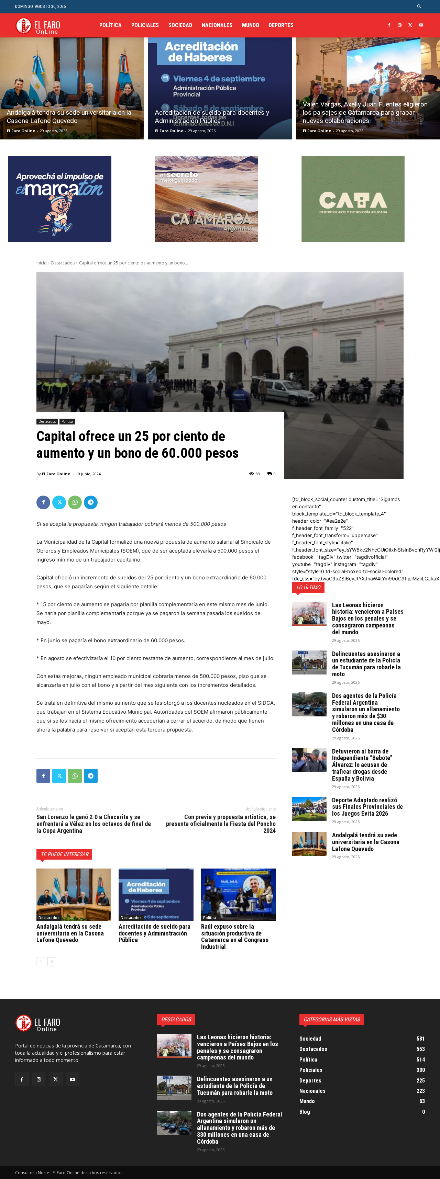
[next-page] (51, 961)
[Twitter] (410, 26)
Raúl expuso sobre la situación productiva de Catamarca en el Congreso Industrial (234, 936)
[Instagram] (400, 26)
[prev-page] (40, 961)
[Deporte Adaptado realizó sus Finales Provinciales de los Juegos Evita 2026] (309, 809)
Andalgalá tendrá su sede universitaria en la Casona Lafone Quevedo (70, 933)
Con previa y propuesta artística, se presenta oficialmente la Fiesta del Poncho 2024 (221, 823)
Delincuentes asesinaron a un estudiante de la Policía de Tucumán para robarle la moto (366, 664)
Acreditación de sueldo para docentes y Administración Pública (154, 933)
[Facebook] (389, 26)
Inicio (41, 263)
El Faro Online (21, 130)
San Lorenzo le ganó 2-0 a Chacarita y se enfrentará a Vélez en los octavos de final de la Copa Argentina (93, 823)
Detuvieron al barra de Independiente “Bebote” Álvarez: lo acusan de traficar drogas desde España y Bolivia (362, 765)
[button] (419, 6)
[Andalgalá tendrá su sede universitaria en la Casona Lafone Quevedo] (72, 88)
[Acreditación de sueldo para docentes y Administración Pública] (220, 88)
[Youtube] (421, 26)
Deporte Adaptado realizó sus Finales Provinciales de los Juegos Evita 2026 (367, 806)
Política (67, 421)
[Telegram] (91, 502)
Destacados (63, 263)
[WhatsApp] (75, 502)
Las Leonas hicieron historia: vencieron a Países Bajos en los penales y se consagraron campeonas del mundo (368, 618)
